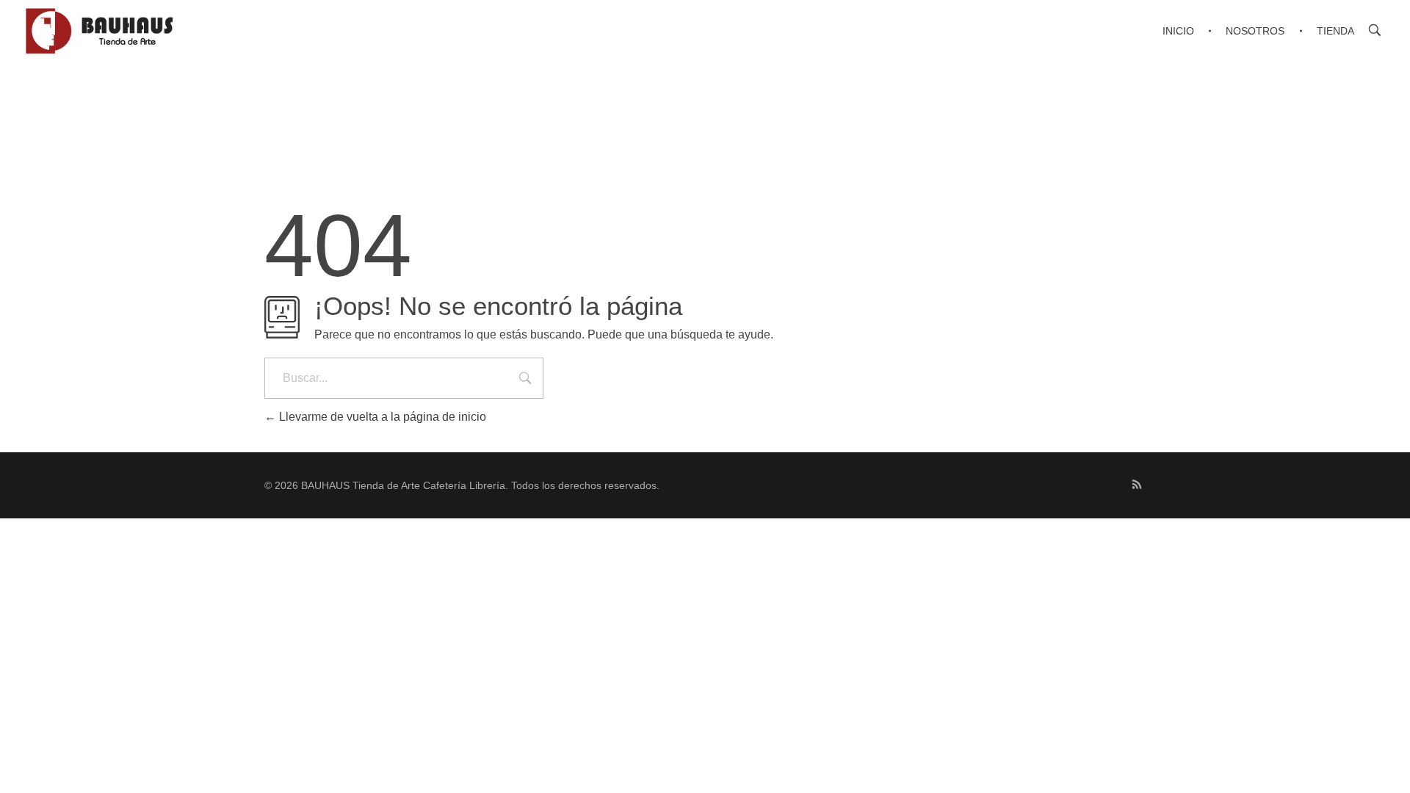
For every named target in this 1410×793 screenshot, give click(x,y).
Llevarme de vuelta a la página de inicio (381, 416)
